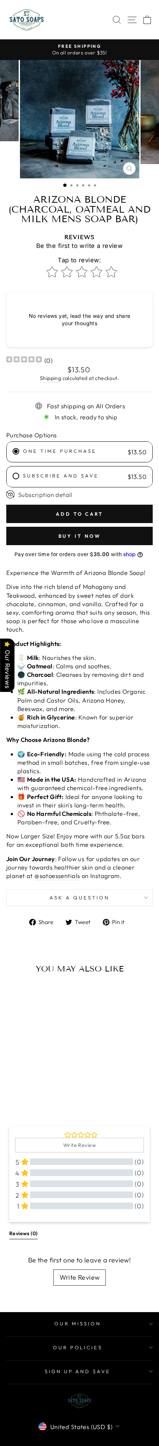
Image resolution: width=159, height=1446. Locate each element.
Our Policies (78, 1347)
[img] (24, 360)
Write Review (80, 1277)
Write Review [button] (79, 1145)
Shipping (50, 378)
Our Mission (77, 1323)
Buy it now (79, 536)
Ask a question (79, 897)
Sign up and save (78, 1371)
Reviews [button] (23, 1233)
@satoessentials (57, 876)
